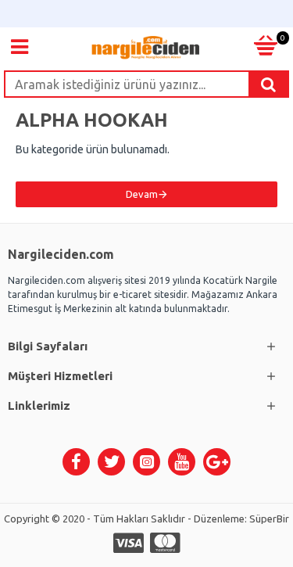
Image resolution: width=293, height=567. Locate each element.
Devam (142, 193)
